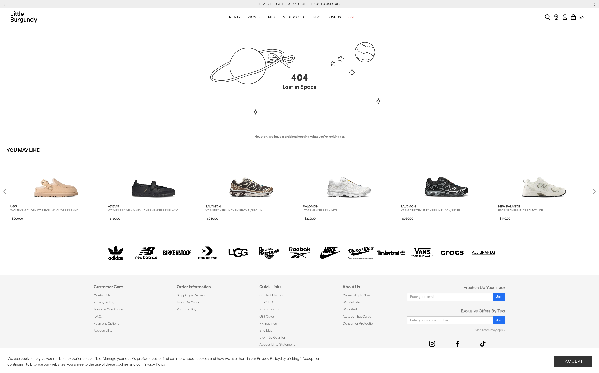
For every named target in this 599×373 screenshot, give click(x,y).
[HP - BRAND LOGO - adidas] (115, 252)
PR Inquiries (268, 323)
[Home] (25, 17)
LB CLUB (266, 302)
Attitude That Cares (357, 316)
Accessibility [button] (103, 330)
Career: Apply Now (357, 295)
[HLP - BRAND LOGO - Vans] (422, 252)
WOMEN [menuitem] (254, 17)
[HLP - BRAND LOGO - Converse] (207, 252)
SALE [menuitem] (352, 17)
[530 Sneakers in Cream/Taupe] (544, 178)
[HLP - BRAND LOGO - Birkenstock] (177, 252)
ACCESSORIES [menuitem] (294, 17)
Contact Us (102, 295)
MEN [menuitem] (271, 17)
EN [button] (582, 17)
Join (499, 297)
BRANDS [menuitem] (334, 17)
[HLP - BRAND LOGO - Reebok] (299, 252)
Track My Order (188, 302)
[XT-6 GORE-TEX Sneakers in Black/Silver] (446, 178)
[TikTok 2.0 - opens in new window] (483, 344)
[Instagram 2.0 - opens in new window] (432, 344)
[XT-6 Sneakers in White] (349, 178)
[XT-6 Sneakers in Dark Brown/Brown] (251, 178)
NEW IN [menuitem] (234, 17)
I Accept (572, 361)
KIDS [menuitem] (316, 17)
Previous (7, 193)
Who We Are (352, 302)
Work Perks (351, 309)
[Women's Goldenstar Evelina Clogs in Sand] (56, 178)
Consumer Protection (359, 323)
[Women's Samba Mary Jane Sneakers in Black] (154, 178)
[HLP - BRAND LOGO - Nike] (330, 252)
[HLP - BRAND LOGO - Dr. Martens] (269, 252)
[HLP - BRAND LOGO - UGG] (238, 252)
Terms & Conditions (108, 309)
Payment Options (106, 323)
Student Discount (272, 295)
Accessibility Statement (277, 345)
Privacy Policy (104, 302)
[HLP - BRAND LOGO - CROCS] (453, 252)
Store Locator (269, 309)
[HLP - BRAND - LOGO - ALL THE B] (483, 252)
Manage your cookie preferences (130, 358)
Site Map (265, 330)
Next (593, 191)
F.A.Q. (98, 316)
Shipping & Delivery (191, 295)
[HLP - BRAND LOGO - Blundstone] (361, 252)
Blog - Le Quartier (272, 338)
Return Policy (187, 309)
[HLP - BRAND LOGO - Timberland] (391, 252)
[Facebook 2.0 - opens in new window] (457, 344)
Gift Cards (267, 316)
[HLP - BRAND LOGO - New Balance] (146, 252)
